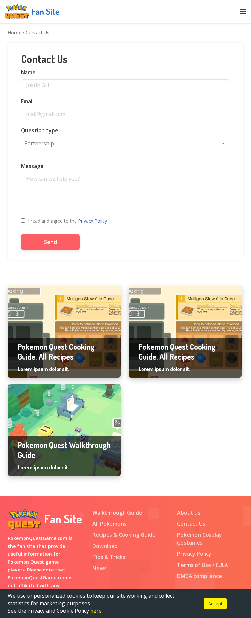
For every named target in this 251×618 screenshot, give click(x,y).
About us (188, 512)
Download (105, 546)
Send (50, 242)
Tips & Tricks (108, 557)
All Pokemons (109, 523)
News (99, 568)
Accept (215, 603)
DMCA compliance (199, 576)
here (96, 610)
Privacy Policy (92, 221)
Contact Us (191, 523)
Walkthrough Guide (117, 512)
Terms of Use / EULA (202, 565)
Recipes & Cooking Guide (124, 534)
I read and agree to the (67, 221)
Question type (39, 130)
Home (14, 32)
